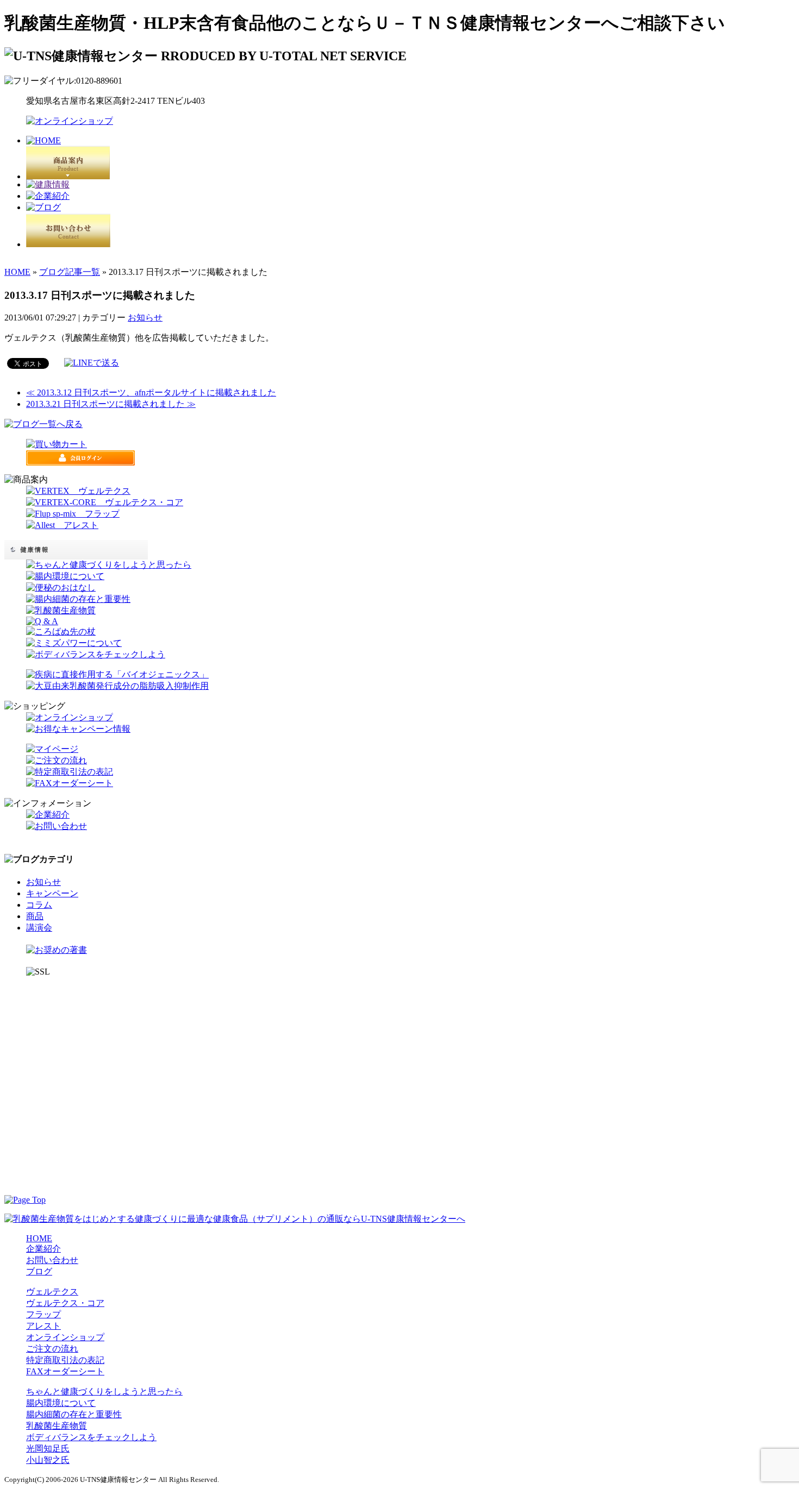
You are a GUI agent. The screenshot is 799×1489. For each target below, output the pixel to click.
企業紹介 (43, 1248)
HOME (17, 272)
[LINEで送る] (91, 362)
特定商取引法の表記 (65, 1360)
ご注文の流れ (52, 1348)
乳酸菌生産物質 (56, 1425)
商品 (34, 916)
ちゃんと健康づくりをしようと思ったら (104, 1391)
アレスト (43, 1325)
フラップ (43, 1314)
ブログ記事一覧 (69, 272)
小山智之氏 (48, 1460)
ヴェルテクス (52, 1291)
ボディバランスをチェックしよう (91, 1437)
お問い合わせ (52, 1260)
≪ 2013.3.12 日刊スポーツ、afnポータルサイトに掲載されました (151, 392)
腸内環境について (61, 1403)
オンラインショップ (65, 1337)
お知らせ (145, 317)
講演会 (39, 927)
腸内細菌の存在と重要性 (74, 1414)
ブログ (39, 1271)
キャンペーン (52, 893)
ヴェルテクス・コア (65, 1303)
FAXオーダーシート (65, 1371)
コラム (39, 904)
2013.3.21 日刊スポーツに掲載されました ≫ (111, 404)
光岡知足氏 (48, 1448)
